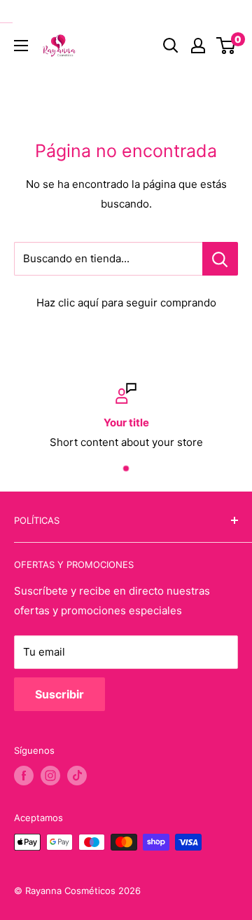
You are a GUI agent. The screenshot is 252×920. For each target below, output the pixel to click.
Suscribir (59, 694)
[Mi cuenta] (198, 45)
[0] (226, 45)
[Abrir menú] (21, 45)
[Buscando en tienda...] (220, 259)
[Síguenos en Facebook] (24, 775)
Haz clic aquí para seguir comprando (126, 302)
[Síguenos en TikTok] (77, 775)
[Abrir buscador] (170, 45)
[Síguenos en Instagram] (50, 775)
